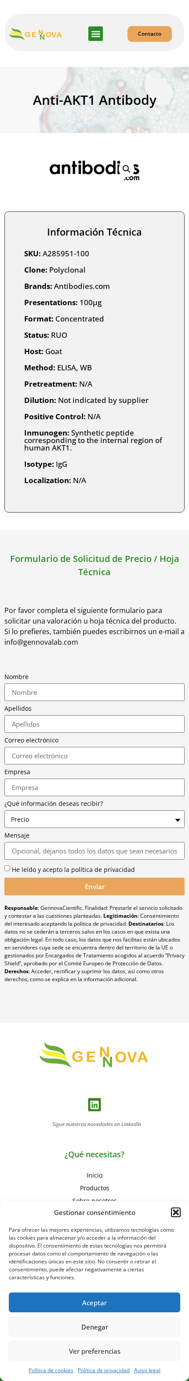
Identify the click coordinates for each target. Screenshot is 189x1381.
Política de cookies (51, 1370)
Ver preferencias (94, 1351)
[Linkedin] (95, 1104)
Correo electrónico (31, 740)
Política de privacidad (104, 1370)
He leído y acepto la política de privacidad (73, 869)
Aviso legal (147, 1370)
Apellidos (18, 708)
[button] (175, 1212)
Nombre (16, 677)
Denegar (94, 1326)
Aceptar (94, 1302)
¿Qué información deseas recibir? (53, 804)
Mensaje (16, 835)
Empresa (17, 772)
